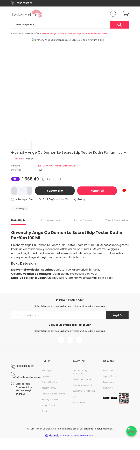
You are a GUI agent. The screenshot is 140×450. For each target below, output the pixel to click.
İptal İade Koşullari (82, 385)
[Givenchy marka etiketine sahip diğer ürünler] (21, 145)
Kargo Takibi (48, 405)
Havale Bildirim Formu (53, 393)
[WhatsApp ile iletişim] (131, 431)
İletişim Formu (49, 387)
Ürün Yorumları (50, 220)
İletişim (45, 411)
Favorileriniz (109, 382)
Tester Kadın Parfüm (65, 165)
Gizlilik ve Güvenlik (82, 379)
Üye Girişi (46, 376)
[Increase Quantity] (29, 190)
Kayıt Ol (117, 315)
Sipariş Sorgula (50, 399)
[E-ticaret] (70, 435)
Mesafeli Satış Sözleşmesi (80, 372)
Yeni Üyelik (47, 370)
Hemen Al (97, 191)
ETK (74, 396)
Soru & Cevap (82, 220)
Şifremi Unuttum (50, 382)
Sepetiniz (108, 387)
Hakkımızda (79, 402)
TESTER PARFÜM (45, 165)
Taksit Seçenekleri (117, 220)
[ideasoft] (52, 435)
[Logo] (27, 13)
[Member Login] (112, 13)
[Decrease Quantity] (14, 190)
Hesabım (108, 370)
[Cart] (125, 13)
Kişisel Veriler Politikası (84, 390)
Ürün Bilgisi (18, 220)
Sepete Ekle (55, 191)
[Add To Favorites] (124, 190)
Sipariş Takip (109, 376)
